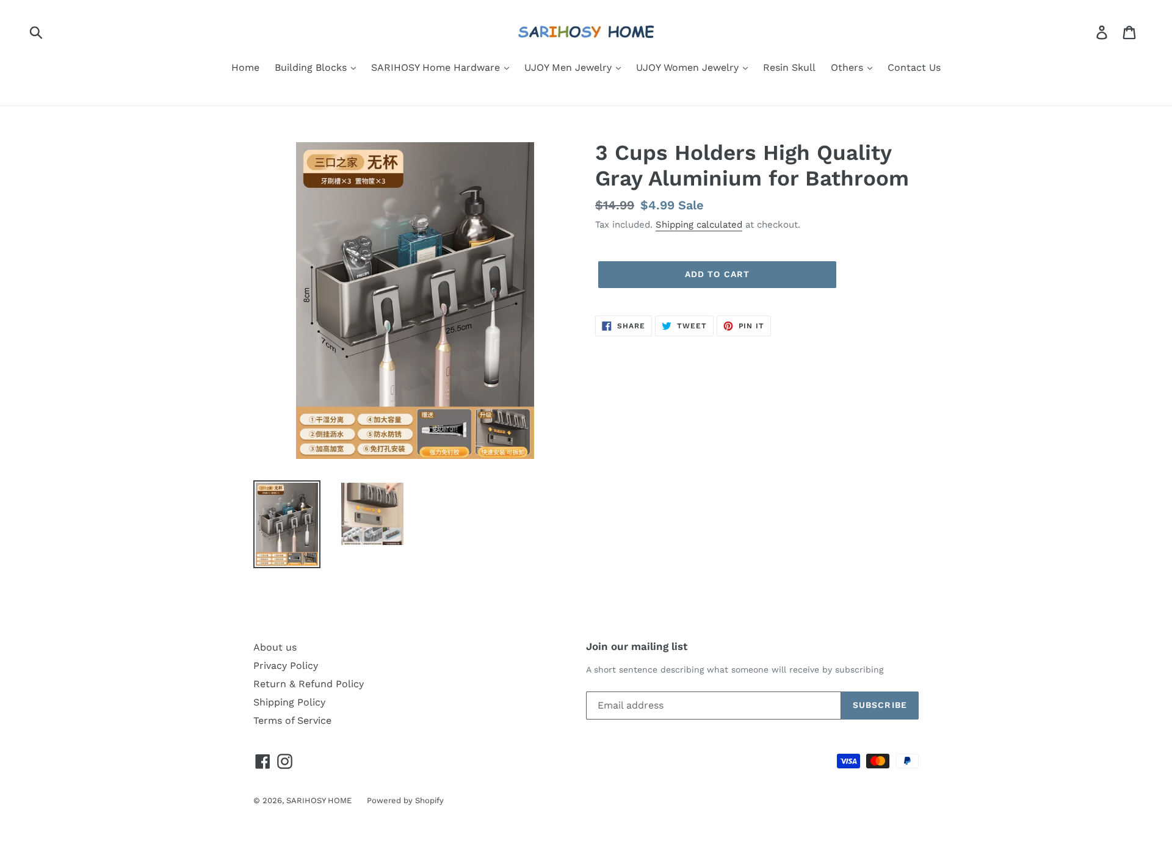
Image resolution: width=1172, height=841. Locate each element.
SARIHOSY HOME (319, 800)
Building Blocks (312, 67)
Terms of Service (292, 720)
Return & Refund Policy (308, 684)
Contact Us (914, 67)
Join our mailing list (636, 646)
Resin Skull (789, 67)
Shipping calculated (699, 224)
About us (275, 647)
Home (245, 67)
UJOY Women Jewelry (689, 67)
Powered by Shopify (405, 800)
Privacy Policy (285, 665)
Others (848, 67)
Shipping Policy (289, 702)
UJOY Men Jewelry (569, 67)
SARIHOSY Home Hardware (437, 67)
